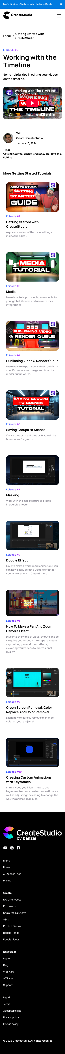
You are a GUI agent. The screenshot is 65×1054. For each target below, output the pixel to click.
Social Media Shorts (14, 912)
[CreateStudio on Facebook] (18, 848)
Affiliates (8, 978)
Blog (5, 965)
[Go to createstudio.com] (17, 15)
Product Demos (12, 926)
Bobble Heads (11, 932)
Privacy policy (11, 1017)
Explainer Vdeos (12, 899)
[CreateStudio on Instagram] (12, 848)
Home (6, 867)
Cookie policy (10, 1024)
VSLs (6, 919)
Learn (6, 958)
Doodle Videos (11, 939)
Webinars (8, 971)
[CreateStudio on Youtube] (5, 848)
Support (8, 985)
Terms (6, 1004)
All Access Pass (12, 874)
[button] (58, 15)
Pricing (7, 880)
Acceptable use (12, 1010)
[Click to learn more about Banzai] (59, 4)
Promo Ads (9, 906)
